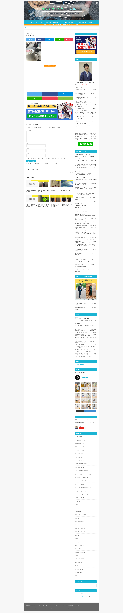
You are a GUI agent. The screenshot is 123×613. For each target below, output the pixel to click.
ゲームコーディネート (80, 480)
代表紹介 (90, 22)
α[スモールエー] (85, 596)
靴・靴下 (78, 565)
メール (27, 148)
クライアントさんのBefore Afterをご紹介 (84, 337)
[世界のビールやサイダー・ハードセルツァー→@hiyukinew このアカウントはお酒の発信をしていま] (77, 384)
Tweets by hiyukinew (79, 364)
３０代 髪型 (79, 436)
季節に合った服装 (80, 528)
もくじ (37, 22)
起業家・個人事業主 (80, 558)
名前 (27, 143)
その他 (77, 504)
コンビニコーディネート (81, 497)
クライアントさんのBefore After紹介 (84, 474)
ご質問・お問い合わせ (69, 22)
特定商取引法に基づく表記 (68, 605)
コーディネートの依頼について (83, 487)
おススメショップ (79, 460)
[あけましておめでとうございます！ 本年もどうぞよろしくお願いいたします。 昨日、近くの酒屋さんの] (77, 389)
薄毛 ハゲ (78, 548)
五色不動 (78, 511)
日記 (77, 535)
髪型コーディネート (80, 575)
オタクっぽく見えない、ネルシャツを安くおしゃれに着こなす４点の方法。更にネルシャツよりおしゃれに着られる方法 (85, 355)
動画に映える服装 (79, 521)
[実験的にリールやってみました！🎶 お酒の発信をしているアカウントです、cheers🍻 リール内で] (83, 384)
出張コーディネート (80, 514)
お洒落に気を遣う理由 (81, 463)
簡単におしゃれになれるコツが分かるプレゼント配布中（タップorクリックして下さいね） (62, 24)
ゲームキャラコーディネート (82, 477)
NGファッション (79, 443)
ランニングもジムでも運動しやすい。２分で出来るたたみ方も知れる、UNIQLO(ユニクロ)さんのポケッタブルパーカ (85, 334)
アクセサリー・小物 (80, 450)
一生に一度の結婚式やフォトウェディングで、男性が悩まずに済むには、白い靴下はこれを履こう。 (85, 346)
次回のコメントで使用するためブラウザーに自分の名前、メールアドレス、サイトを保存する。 (46, 158)
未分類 (77, 538)
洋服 (77, 541)
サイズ (77, 501)
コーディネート (79, 484)
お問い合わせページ (47, 605)
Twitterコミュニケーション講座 (80, 22)
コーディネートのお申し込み (46, 22)
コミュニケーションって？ (81, 494)
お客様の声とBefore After (58, 22)
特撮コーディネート (80, 545)
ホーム (32, 22)
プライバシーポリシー (57, 605)
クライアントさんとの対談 (81, 470)
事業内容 (39, 605)
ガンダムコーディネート (81, 467)
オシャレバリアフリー (80, 453)
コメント (28, 130)
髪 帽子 (78, 572)
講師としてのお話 (80, 552)
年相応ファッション (80, 531)
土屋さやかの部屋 (86, 594)
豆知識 (77, 555)
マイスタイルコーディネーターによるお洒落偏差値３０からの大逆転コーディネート (48, 608)
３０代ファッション (80, 440)
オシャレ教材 (79, 457)
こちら (87, 271)
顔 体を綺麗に (79, 569)
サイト (27, 153)
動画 (77, 518)
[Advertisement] (49, 79)
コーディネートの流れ (80, 491)
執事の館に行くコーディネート (82, 524)
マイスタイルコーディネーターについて (84, 508)
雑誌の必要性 (79, 562)
